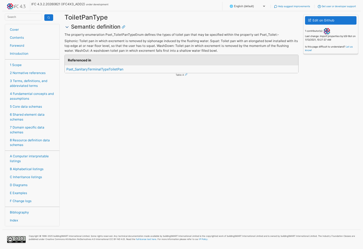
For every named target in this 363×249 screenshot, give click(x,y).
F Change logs (21, 201)
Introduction (19, 54)
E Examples (18, 193)
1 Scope (16, 65)
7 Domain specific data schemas (27, 129)
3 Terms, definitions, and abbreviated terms (28, 83)
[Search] (48, 17)
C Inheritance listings (26, 177)
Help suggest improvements (293, 6)
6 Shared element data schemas (27, 117)
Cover (14, 30)
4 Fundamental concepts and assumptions (32, 96)
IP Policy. (203, 239)
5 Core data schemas (26, 107)
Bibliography (19, 212)
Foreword (17, 46)
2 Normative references (28, 73)
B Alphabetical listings (26, 169)
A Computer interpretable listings (29, 158)
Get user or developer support (338, 6)
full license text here (146, 239)
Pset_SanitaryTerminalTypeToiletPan (94, 69)
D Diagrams (19, 185)
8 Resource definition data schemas (30, 142)
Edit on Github (323, 20)
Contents (17, 38)
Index (14, 220)
